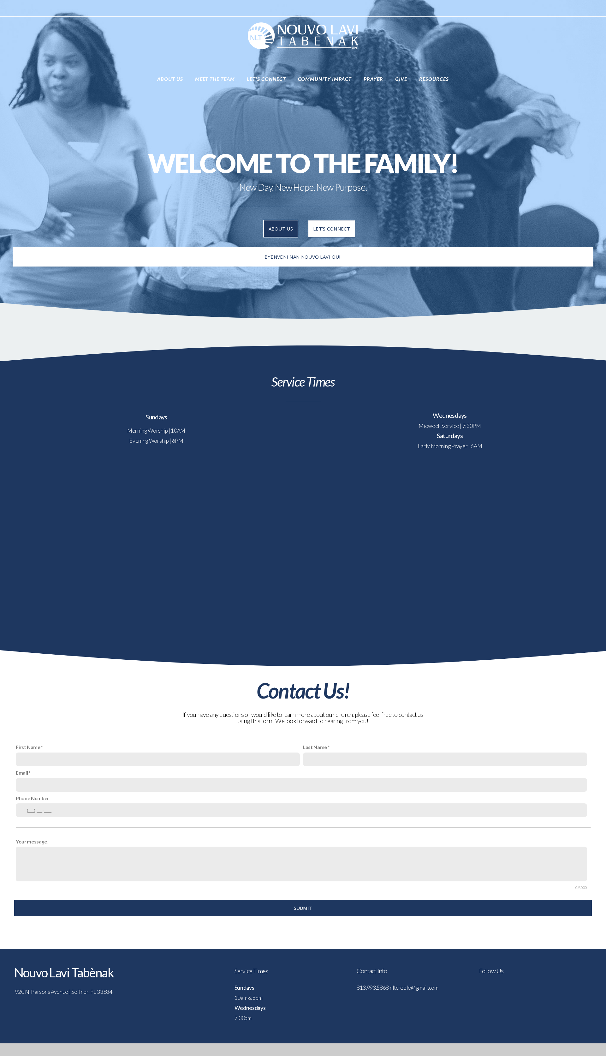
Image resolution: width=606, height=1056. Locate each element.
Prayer (374, 79)
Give (402, 79)
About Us (170, 79)
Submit (303, 908)
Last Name (315, 747)
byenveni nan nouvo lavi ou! (303, 257)
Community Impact (325, 79)
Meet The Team (215, 79)
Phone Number (32, 798)
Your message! (32, 841)
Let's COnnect (331, 228)
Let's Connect (267, 79)
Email (22, 773)
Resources (434, 79)
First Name (28, 747)
